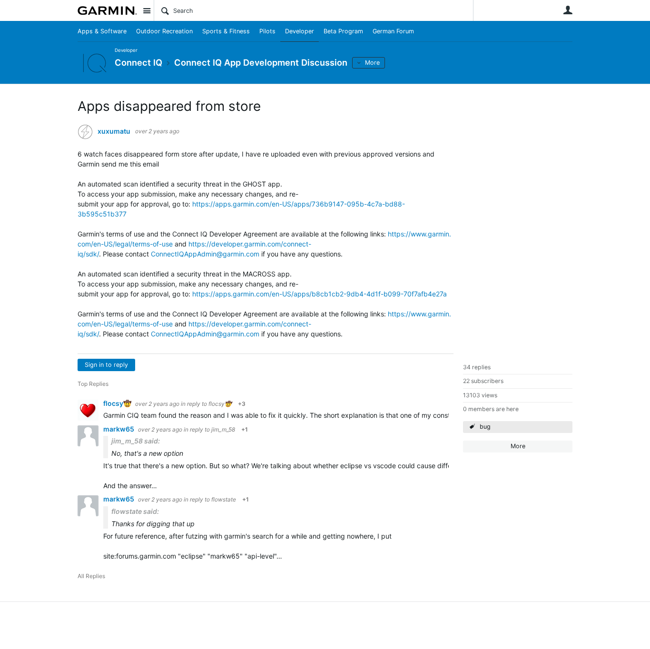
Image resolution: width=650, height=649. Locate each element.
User (567, 10)
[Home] (107, 10)
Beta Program (343, 31)
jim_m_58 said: (135, 441)
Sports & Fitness (226, 31)
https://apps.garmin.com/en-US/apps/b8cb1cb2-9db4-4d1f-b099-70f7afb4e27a (319, 294)
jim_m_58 (223, 429)
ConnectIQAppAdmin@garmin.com (205, 254)
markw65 (119, 429)
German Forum (393, 31)
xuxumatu (114, 131)
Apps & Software (102, 31)
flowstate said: (135, 511)
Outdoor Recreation (164, 31)
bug (485, 426)
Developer (299, 31)
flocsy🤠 (118, 403)
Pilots (267, 31)
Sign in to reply (106, 364)
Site (146, 10)
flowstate (223, 499)
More (372, 62)
